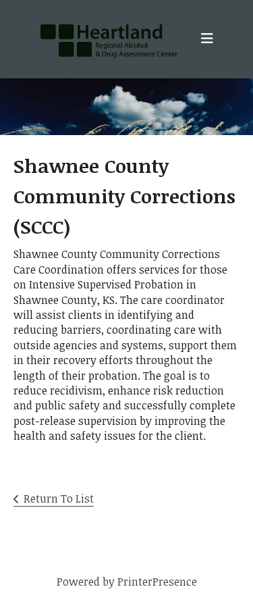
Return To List (59, 498)
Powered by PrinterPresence (127, 581)
